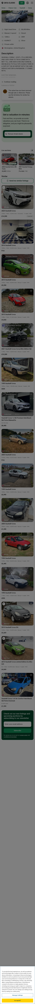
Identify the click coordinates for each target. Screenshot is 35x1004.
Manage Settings (17, 995)
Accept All (17, 1000)
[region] (17, 985)
